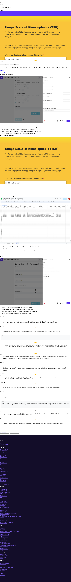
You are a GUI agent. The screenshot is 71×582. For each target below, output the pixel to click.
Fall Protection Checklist (3, 569)
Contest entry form (3, 464)
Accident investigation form (4, 556)
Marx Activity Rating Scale (3, 533)
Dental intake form (2, 475)
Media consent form (3, 443)
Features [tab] (2, 70)
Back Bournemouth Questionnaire (5, 539)
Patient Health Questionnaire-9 (4, 491)
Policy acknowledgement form (4, 450)
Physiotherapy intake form (4, 478)
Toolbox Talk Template (3, 562)
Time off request (2, 467)
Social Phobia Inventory (3, 488)
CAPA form (1, 558)
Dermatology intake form (3, 479)
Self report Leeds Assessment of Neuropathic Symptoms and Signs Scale (10, 516)
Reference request (2, 469)
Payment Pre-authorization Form (4, 484)
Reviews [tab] (2, 72)
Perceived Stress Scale (3, 496)
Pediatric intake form (3, 477)
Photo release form (3, 442)
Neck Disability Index (3, 542)
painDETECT (2, 517)
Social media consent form (4, 444)
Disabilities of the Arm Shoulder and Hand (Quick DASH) (8, 545)
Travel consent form (3, 445)
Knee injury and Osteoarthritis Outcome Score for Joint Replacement (9, 531)
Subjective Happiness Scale (4, 500)
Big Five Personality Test (3, 497)
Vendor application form (3, 463)
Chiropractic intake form (3, 476)
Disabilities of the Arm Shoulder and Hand (6, 544)
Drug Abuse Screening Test (4, 493)
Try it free (5, 64)
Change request (2, 470)
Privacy (1, 574)
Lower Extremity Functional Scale (4, 538)
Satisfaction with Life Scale (4, 502)
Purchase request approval (4, 471)
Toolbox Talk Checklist (3, 564)
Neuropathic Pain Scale (3, 512)
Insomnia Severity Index (3, 521)
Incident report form (3, 553)
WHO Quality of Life (3, 504)
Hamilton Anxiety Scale (3, 490)
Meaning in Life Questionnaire (4, 506)
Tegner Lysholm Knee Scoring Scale (5, 532)
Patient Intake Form (3, 481)
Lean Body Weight (2, 529)
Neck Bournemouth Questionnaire (5, 543)
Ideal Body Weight (2, 528)
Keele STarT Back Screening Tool (4, 540)
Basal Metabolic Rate (3, 527)
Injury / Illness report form (4, 555)
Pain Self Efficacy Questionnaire (4, 514)
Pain (1, 432)
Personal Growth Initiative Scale (4, 503)
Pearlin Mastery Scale (3, 501)
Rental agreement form (3, 455)
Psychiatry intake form (3, 474)
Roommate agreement (3, 457)
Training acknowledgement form (4, 449)
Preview (15, 64)
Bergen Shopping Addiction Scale (4, 494)
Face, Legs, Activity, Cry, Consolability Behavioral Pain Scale (8, 513)
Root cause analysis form (3, 557)
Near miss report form (3, 554)
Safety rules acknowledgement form (5, 451)
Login (1, 578)
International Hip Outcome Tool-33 (5, 550)
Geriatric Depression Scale (4, 549)
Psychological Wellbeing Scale (4, 507)
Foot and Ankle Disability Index (4, 534)
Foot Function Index (3, 536)
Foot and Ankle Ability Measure (4, 535)
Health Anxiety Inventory (3, 489)
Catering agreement (3, 458)
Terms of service (2, 575)
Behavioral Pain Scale (3, 511)
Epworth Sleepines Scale (3, 520)
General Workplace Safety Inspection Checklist (6, 567)
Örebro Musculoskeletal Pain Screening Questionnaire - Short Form (9, 541)
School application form (3, 462)
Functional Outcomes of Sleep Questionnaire (6, 522)
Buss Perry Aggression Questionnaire (5, 492)
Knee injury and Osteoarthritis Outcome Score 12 (7, 530)
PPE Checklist (2, 568)
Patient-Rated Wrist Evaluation (4, 547)
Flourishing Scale (2, 505)
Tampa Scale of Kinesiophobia (4, 515)
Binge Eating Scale (2, 495)
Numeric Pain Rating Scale (4, 510)
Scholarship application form (4, 461)
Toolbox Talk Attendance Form (4, 563)
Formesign (1, 573)
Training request (2, 468)
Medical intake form (3, 480)
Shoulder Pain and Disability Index (4, 546)
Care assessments (4, 432)
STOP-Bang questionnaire (3, 523)
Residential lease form (3, 456)
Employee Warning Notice (3, 452)
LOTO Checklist (2, 570)
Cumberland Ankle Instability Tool (4, 537)
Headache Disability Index (3, 548)
